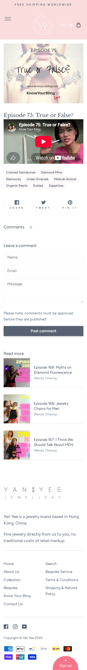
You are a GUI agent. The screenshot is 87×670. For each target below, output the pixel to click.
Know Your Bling (17, 595)
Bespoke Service (58, 571)
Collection (12, 579)
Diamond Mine (51, 172)
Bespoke (10, 587)
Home (9, 563)
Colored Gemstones (20, 172)
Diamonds (13, 179)
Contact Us (13, 604)
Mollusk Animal (65, 179)
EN (63, 25)
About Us (11, 571)
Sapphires (56, 185)
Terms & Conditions (61, 579)
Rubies (38, 185)
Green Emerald (37, 179)
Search (51, 563)
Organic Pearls (16, 185)
